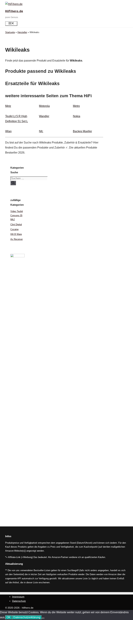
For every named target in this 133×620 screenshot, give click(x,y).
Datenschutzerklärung (26, 617)
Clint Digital (16, 224)
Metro (76, 105)
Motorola (44, 105)
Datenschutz (19, 601)
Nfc (41, 131)
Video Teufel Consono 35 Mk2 (16, 215)
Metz (8, 105)
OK (9, 617)
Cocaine (14, 229)
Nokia (76, 116)
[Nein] (43, 618)
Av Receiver (16, 239)
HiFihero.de (14, 11)
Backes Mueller (82, 131)
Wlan (8, 131)
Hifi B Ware (16, 234)
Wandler (44, 116)
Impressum (18, 596)
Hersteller (22, 32)
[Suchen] (13, 183)
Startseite (10, 32)
